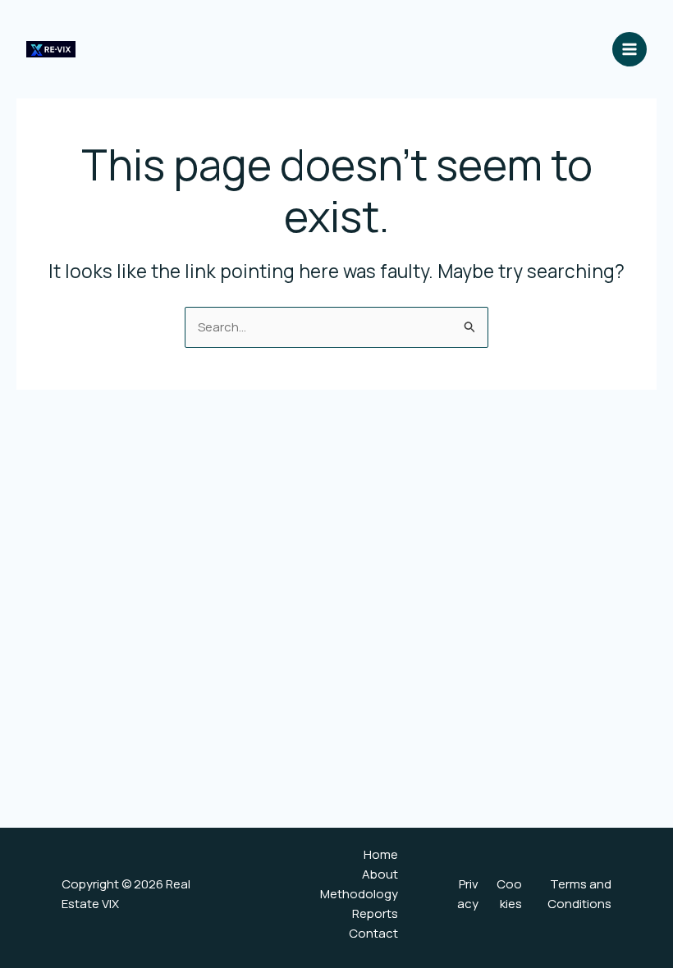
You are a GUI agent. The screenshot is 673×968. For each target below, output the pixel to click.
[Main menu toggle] (630, 49)
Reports (375, 913)
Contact (373, 933)
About (380, 874)
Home (381, 854)
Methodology (359, 893)
